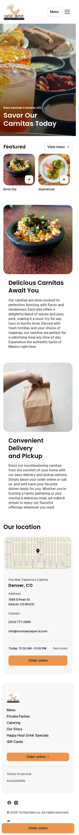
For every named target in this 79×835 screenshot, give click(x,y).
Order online (38, 660)
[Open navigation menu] (67, 12)
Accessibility (16, 781)
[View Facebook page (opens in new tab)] (9, 802)
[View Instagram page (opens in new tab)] (16, 802)
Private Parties (18, 716)
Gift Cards (15, 742)
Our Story (14, 729)
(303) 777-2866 (19, 623)
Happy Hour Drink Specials (28, 735)
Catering (13, 723)
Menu (54, 12)
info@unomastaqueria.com (27, 632)
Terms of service (19, 774)
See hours (60, 648)
